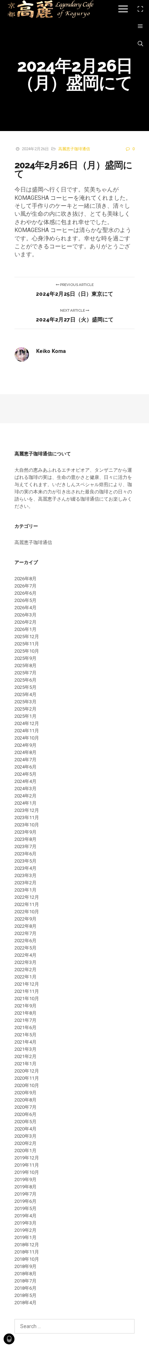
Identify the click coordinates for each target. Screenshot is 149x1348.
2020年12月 (26, 1071)
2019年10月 (26, 1172)
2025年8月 (25, 665)
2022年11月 (26, 904)
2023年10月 (26, 824)
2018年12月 (26, 1244)
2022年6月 (25, 940)
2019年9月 (25, 1179)
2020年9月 (25, 1092)
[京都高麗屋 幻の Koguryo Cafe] (50, 9)
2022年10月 (26, 911)
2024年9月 (25, 745)
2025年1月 (25, 716)
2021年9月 (25, 1005)
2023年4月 (25, 868)
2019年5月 (25, 1208)
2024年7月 (25, 759)
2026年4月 (25, 607)
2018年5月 (25, 1295)
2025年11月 (26, 643)
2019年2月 (25, 1230)
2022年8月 (25, 926)
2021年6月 (25, 1027)
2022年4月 (25, 955)
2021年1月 (25, 1063)
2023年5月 (25, 861)
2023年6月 (25, 853)
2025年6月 (25, 680)
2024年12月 (26, 723)
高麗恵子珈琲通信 (74, 149)
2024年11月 (26, 730)
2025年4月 (25, 694)
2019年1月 (25, 1237)
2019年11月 (26, 1165)
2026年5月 (25, 600)
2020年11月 (26, 1078)
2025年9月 (25, 658)
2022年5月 (25, 948)
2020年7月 (25, 1107)
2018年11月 (26, 1252)
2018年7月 (25, 1281)
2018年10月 (26, 1259)
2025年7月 (25, 672)
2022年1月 (25, 977)
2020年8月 (25, 1100)
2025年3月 (25, 701)
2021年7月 (25, 1020)
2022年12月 (26, 897)
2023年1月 (25, 890)
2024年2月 (25, 796)
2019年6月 (25, 1201)
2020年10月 (26, 1085)
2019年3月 (25, 1223)
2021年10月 (26, 998)
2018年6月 (25, 1288)
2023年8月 (25, 839)
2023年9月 (25, 832)
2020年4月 (25, 1129)
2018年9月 (25, 1266)
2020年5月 (25, 1121)
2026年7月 (25, 586)
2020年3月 (25, 1136)
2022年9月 (25, 919)
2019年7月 (25, 1194)
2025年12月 (26, 636)
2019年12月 (26, 1157)
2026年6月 (25, 593)
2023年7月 (25, 846)
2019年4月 (25, 1215)
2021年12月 (26, 984)
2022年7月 (25, 933)
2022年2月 (25, 969)
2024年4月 (25, 781)
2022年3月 (25, 962)
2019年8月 (25, 1186)
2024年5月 (25, 774)
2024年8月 (25, 752)
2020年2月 (25, 1143)
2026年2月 (25, 622)
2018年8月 (25, 1273)
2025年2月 (25, 709)
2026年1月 (25, 629)
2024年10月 (26, 738)
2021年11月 (26, 991)
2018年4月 (25, 1302)
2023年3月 (25, 875)
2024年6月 (25, 767)
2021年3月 (25, 1049)
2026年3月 (25, 615)
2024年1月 (25, 803)
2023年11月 (26, 817)
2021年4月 (25, 1042)
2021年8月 (25, 1013)
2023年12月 (26, 810)
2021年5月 (25, 1034)
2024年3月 (25, 788)
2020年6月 (25, 1114)
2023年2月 (25, 882)
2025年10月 (26, 651)
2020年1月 (25, 1150)
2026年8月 (25, 578)
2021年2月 (25, 1056)
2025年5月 (25, 687)
